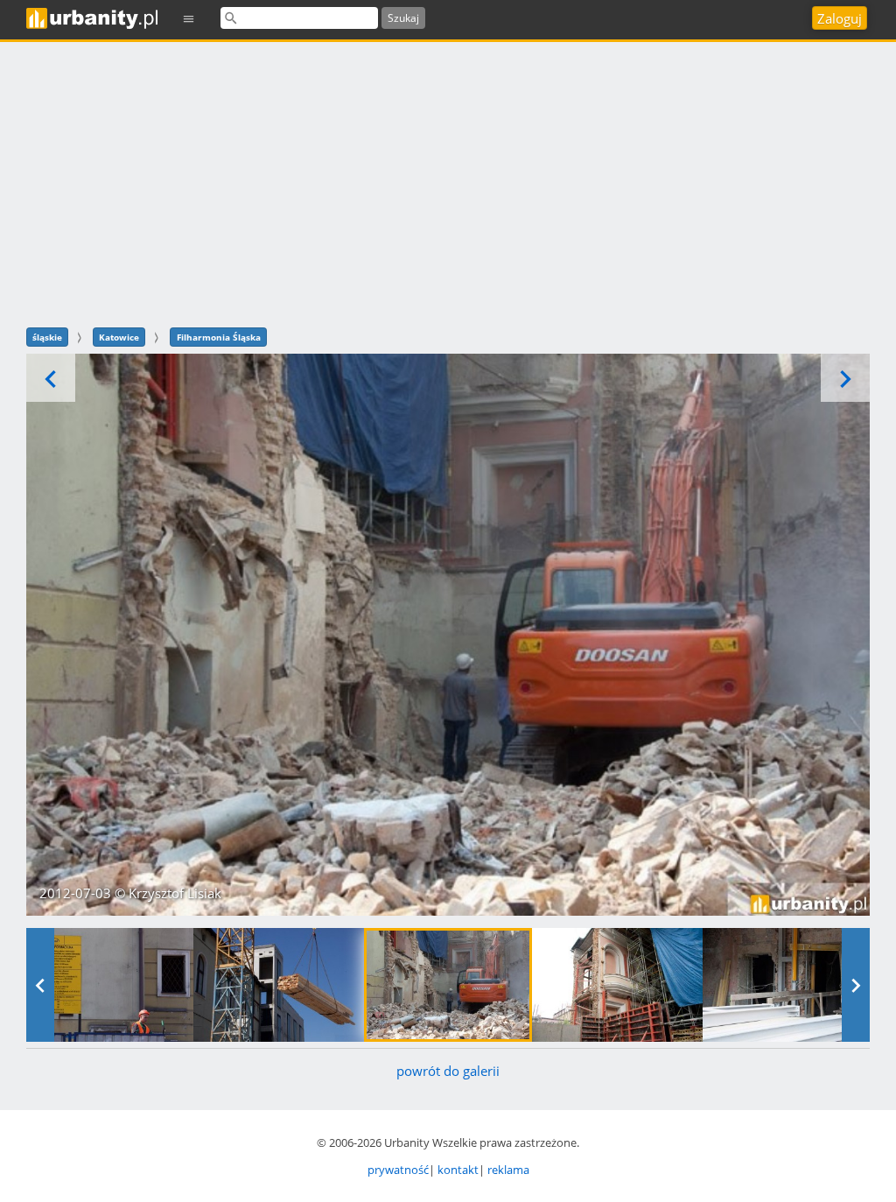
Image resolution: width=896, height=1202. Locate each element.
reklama (508, 1169)
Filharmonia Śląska (219, 337)
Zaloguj (839, 18)
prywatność (398, 1169)
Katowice (119, 337)
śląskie (47, 337)
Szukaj (403, 18)
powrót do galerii (448, 1070)
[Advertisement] (448, 182)
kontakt (458, 1169)
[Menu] (189, 18)
